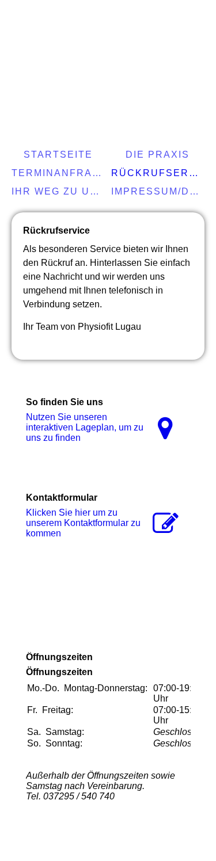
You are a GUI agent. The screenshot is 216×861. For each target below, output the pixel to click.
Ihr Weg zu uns (58, 191)
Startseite (58, 154)
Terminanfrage (60, 173)
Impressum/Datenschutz (159, 191)
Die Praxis (158, 154)
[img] (108, 49)
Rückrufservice (159, 173)
